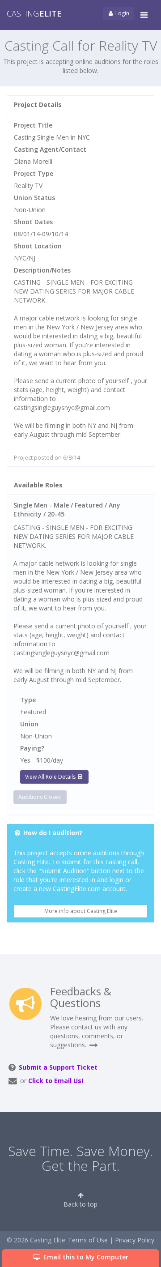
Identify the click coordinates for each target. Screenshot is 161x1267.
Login (121, 13)
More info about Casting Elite (80, 911)
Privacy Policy (134, 1240)
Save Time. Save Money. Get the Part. (80, 1158)
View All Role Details (51, 777)
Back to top (80, 1204)
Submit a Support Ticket (58, 1067)
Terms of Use (88, 1240)
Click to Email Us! (55, 1080)
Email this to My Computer (85, 1257)
